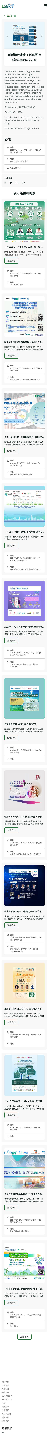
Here (36, 128)
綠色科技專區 (7, 1396)
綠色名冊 (5, 1392)
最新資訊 (5, 1407)
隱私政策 (5, 1417)
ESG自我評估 (7, 1399)
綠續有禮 (5, 1389)
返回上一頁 (11, 16)
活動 (3, 1403)
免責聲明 (5, 1410)
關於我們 (5, 1382)
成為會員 (5, 1385)
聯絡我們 (5, 1421)
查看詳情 (11, 261)
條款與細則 (6, 1414)
